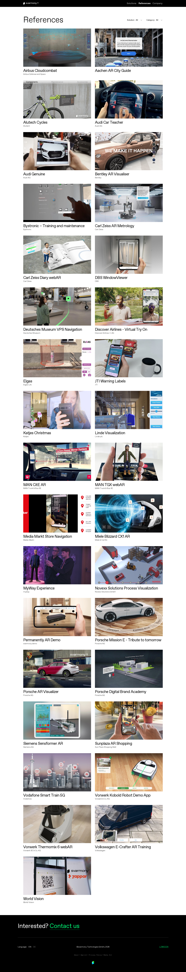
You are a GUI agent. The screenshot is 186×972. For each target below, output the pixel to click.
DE (34, 947)
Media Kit (108, 955)
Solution (130, 20)
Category (150, 20)
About (76, 955)
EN (30, 947)
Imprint (84, 955)
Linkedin (163, 946)
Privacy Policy (95, 955)
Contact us (65, 926)
